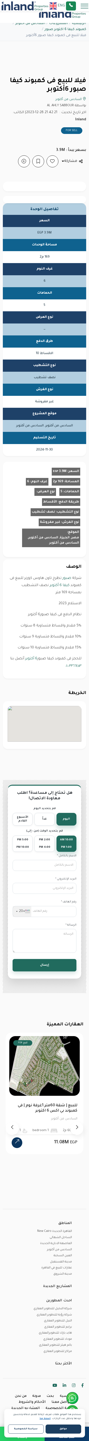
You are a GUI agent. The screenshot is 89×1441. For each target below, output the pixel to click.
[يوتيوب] (54, 1386)
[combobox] (22, 911)
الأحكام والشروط (32, 1402)
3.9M (59, 471)
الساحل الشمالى (61, 1237)
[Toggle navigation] (83, 6)
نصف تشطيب (43, 512)
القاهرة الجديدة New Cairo (54, 1231)
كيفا (66, 585)
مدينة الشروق (62, 1274)
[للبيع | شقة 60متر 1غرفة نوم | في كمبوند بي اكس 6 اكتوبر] (17, 1142)
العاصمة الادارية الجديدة (56, 1243)
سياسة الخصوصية (62, 1408)
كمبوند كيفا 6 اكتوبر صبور (65, 30)
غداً (44, 819)
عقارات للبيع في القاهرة (56, 1268)
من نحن (21, 1396)
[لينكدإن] (64, 1386)
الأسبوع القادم (22, 819)
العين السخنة (63, 1255)
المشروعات (58, 24)
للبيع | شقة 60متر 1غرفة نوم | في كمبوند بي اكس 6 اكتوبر (47, 1108)
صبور (66, 578)
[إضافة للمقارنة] (24, 161)
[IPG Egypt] (25, 6)
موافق (63, 1429)
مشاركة (70, 161)
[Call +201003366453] (77, 6)
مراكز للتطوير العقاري (57, 1351)
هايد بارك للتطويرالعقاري (55, 1333)
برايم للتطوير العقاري (58, 1327)
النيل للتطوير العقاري (58, 1321)
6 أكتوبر (55, 585)
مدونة (36, 1396)
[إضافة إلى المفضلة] (52, 161)
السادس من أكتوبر (30, 24)
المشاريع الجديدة (25, 1408)
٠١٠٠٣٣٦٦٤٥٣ (73, 666)
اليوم (66, 819)
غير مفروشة (50, 522)
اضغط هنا (45, 1418)
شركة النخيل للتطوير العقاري (52, 1308)
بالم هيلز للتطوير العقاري (55, 1345)
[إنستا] (73, 1386)
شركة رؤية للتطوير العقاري (54, 1315)
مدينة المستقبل (61, 1262)
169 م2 (58, 481)
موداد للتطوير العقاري (57, 1339)
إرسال (44, 965)
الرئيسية (79, 24)
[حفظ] (38, 161)
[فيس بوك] (82, 1386)
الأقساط (50, 502)
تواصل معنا (61, 1402)
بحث (50, 1396)
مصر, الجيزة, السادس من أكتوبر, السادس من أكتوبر (53, 540)
